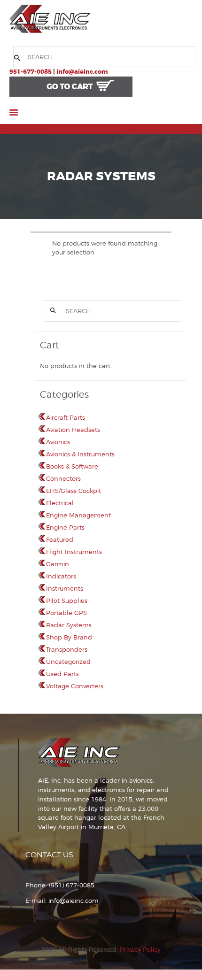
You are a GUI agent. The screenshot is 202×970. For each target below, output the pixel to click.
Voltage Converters (74, 686)
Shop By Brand (69, 637)
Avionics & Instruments (80, 454)
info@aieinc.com (82, 72)
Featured (59, 539)
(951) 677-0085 (71, 885)
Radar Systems (69, 625)
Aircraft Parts (65, 417)
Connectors (63, 478)
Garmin (57, 564)
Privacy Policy (140, 949)
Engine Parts (65, 527)
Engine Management (78, 515)
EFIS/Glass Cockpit (73, 490)
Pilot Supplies (66, 600)
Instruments (64, 588)
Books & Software (72, 466)
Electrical (60, 503)
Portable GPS (66, 612)
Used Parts (62, 673)
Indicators (61, 576)
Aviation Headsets (73, 429)
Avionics (58, 442)
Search (52, 311)
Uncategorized (68, 661)
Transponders (66, 649)
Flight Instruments (74, 551)
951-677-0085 (30, 72)
